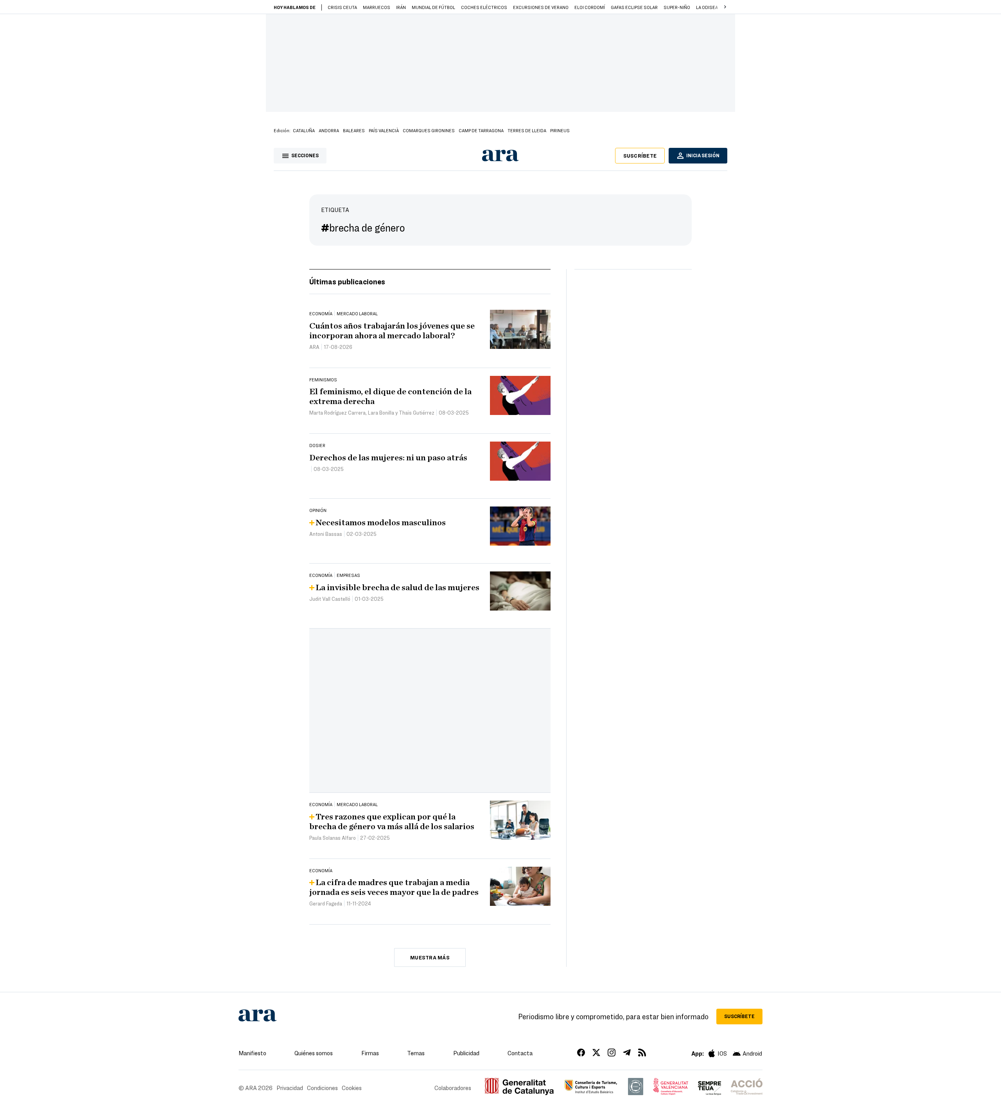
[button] (725, 7)
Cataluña (304, 130)
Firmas (370, 1052)
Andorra (329, 130)
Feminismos (323, 379)
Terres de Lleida (527, 130)
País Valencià (384, 130)
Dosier (317, 445)
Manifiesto (252, 1052)
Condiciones (322, 1087)
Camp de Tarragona (481, 130)
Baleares (354, 130)
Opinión (317, 510)
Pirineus (560, 130)
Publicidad (466, 1052)
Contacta (520, 1052)
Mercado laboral (357, 313)
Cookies (352, 1087)
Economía (320, 313)
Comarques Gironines (429, 130)
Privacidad (289, 1087)
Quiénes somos (313, 1052)
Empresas (348, 575)
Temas (416, 1052)
